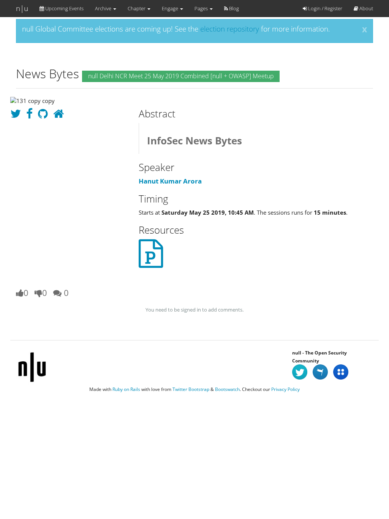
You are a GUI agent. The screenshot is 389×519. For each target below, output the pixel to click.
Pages (201, 8)
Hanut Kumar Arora (170, 181)
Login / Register (324, 8)
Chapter (137, 8)
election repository (229, 29)
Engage (170, 8)
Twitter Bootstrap (190, 389)
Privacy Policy (285, 389)
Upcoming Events (64, 8)
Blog (233, 8)
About (365, 8)
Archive (103, 8)
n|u (22, 8)
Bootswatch (227, 389)
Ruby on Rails (126, 389)
